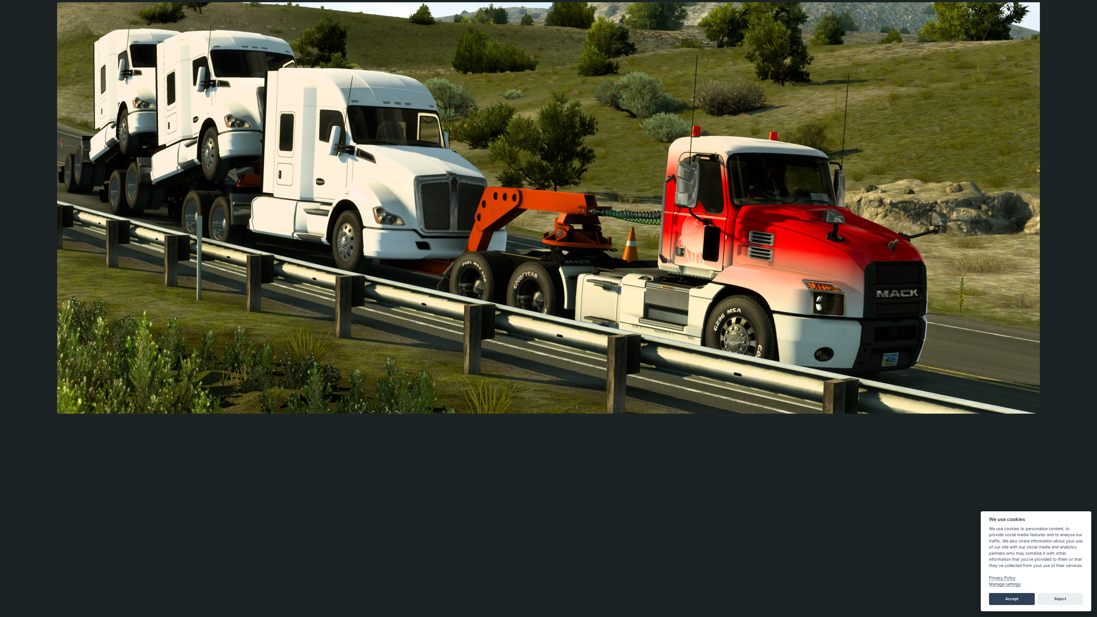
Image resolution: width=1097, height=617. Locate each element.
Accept (1011, 598)
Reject (1060, 598)
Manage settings (1005, 584)
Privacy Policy (1002, 577)
